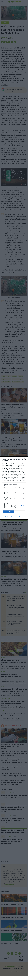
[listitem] (14, 485)
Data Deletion (6, 516)
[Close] (25, 459)
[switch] (22, 488)
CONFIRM (8, 511)
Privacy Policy (22, 516)
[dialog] (14, 488)
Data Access (14, 516)
